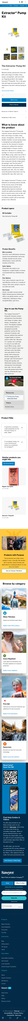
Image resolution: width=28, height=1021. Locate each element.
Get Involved (4, 961)
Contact (3, 983)
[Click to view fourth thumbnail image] (7, 57)
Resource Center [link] (6, 1001)
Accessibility (8, 1013)
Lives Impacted (5, 964)
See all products (8, 463)
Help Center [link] (4, 993)
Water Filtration (5, 924)
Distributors (4, 981)
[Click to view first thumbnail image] (7, 50)
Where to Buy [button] (20, 883)
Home (10, 5)
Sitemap (16, 1011)
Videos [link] (3, 998)
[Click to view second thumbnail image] (14, 50)
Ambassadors (5, 944)
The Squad (4, 947)
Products (16, 5)
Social (3, 949)
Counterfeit (10, 1015)
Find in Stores (14, 104)
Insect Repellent (5, 927)
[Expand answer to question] (22, 427)
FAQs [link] (2, 995)
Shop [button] (7, 883)
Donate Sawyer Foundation (8, 966)
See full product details (8, 90)
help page (13, 827)
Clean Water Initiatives (7, 958)
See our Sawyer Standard (14, 571)
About (3, 975)
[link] (5, 2)
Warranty (18, 1015)
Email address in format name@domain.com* (14, 889)
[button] (21, 2)
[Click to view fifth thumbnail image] (14, 57)
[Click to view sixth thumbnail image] (21, 57)
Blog (2, 941)
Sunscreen (4, 930)
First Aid (22, 5)
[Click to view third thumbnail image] (21, 50)
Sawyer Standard (6, 978)
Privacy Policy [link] (18, 1013)
